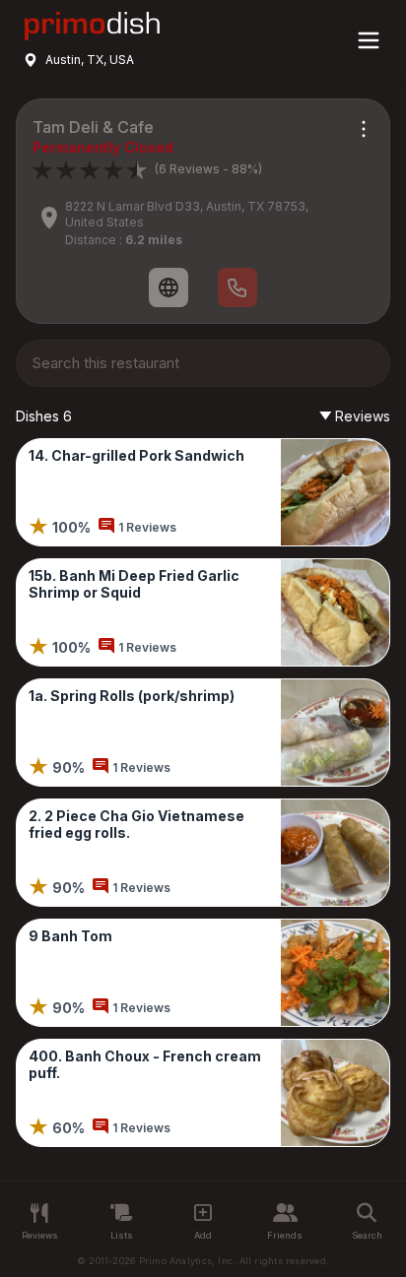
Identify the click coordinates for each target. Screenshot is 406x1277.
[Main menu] (368, 40)
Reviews (362, 416)
